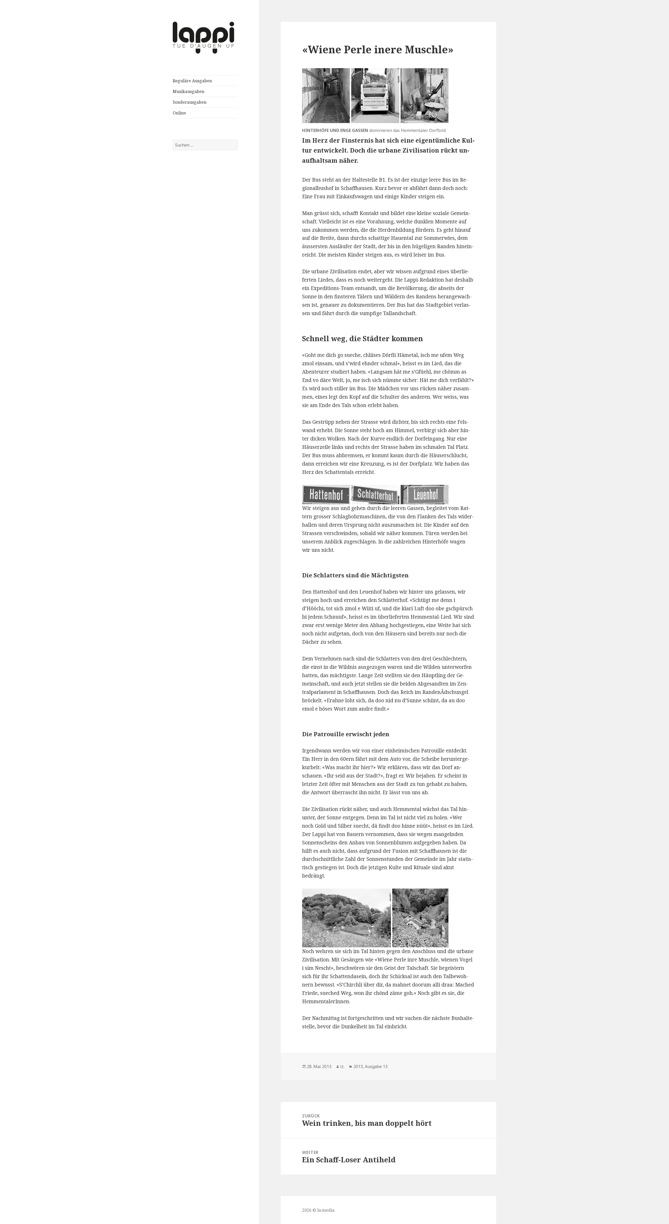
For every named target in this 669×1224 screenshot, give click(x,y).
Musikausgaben (188, 91)
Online (179, 113)
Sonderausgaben (189, 102)
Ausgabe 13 (376, 1066)
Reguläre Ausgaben (192, 81)
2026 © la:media (318, 1210)
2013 (358, 1066)
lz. (342, 1066)
